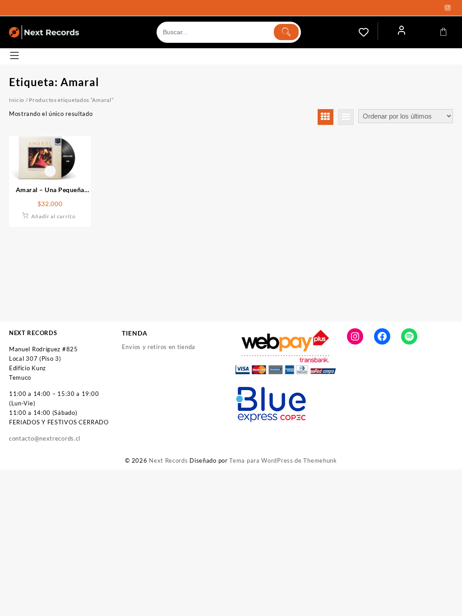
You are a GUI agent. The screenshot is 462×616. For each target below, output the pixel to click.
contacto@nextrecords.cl (44, 438)
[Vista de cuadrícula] (325, 117)
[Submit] (286, 32)
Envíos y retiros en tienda (158, 346)
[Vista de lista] (346, 117)
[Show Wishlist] (368, 32)
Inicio (16, 100)
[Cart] (443, 32)
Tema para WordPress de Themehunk (283, 460)
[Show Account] (401, 32)
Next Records (168, 460)
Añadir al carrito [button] (53, 216)
